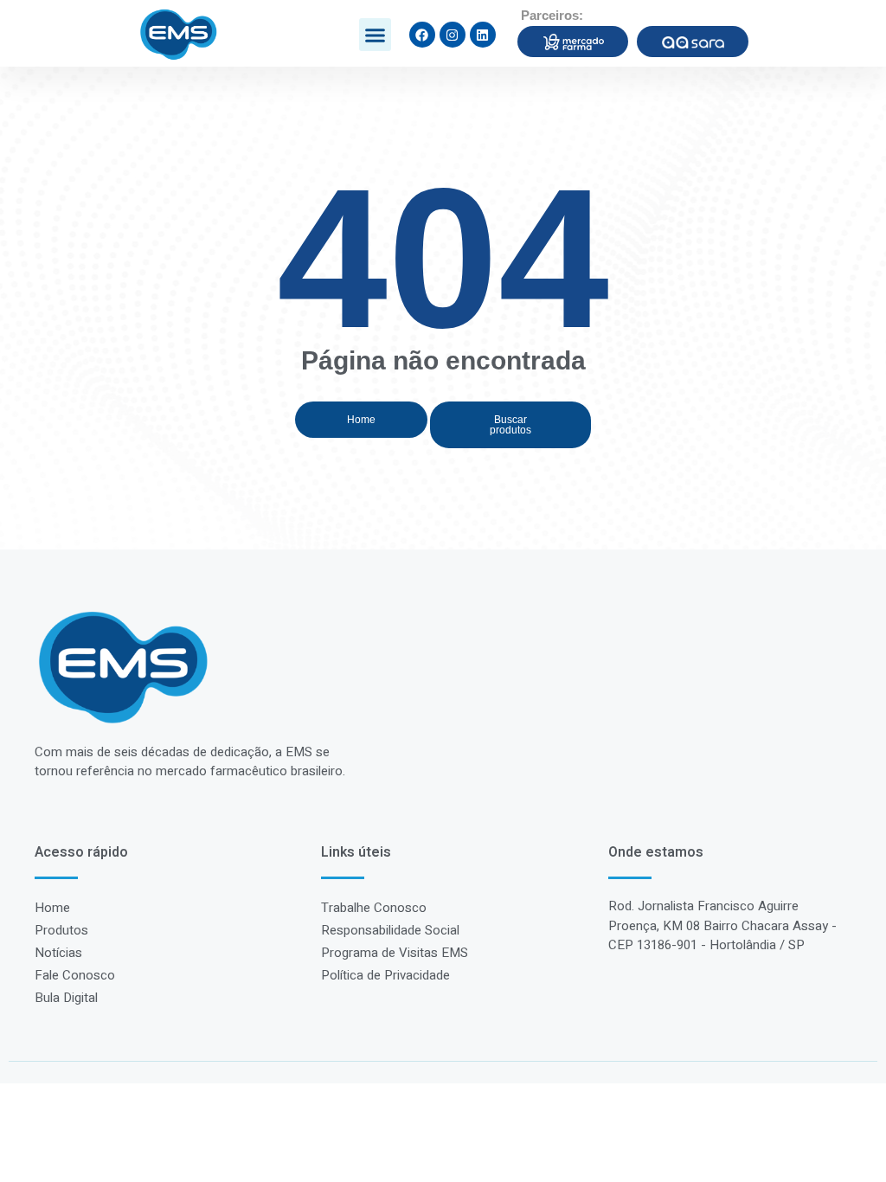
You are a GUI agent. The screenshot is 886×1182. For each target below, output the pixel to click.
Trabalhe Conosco (374, 907)
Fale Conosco (75, 975)
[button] (375, 34)
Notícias (58, 952)
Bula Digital (66, 997)
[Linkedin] (483, 35)
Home (52, 907)
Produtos (61, 930)
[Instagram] (452, 35)
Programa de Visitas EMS (394, 952)
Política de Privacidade (385, 975)
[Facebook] (422, 35)
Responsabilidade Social (390, 930)
